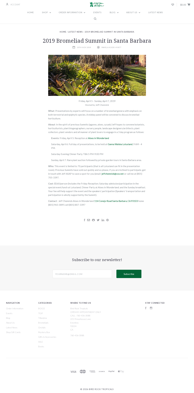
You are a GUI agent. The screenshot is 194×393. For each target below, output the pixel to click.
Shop (45, 12)
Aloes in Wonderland (98, 138)
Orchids (42, 327)
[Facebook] (145, 308)
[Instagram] (151, 308)
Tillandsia (42, 318)
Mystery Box (44, 332)
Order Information (71, 12)
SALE (40, 341)
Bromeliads (43, 322)
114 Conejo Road (103, 201)
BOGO (41, 308)
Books (41, 346)
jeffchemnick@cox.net (113, 173)
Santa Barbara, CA (121, 201)
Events (97, 12)
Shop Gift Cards (13, 332)
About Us (132, 12)
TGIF (40, 313)
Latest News (155, 12)
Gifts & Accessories (47, 337)
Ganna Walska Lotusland (120, 144)
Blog (113, 12)
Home (30, 12)
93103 (134, 201)
